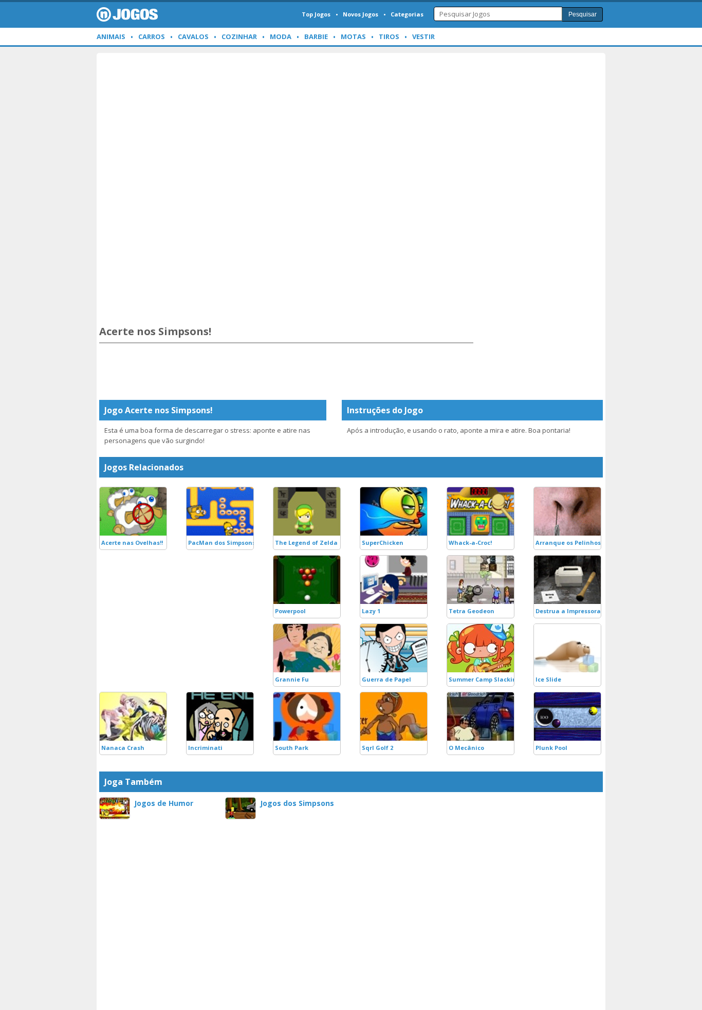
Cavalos (193, 36)
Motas (353, 36)
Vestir (423, 36)
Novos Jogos (360, 14)
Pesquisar (582, 14)
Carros (151, 36)
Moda (280, 36)
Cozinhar (239, 36)
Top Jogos (316, 14)
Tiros (389, 36)
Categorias (407, 14)
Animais (111, 36)
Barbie (316, 36)
